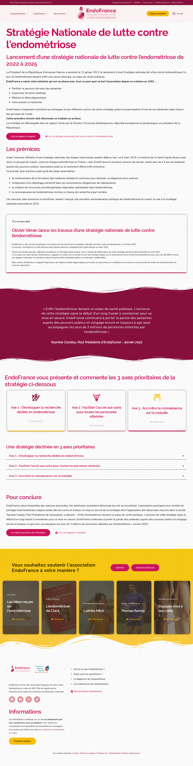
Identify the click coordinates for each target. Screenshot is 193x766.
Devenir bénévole (162, 2)
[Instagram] (29, 699)
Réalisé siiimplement (131, 753)
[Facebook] (12, 699)
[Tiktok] (37, 699)
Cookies (75, 753)
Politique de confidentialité (109, 753)
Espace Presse (177, 2)
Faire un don (148, 2)
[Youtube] (20, 699)
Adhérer (137, 2)
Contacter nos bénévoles (122, 2)
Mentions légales (88, 753)
